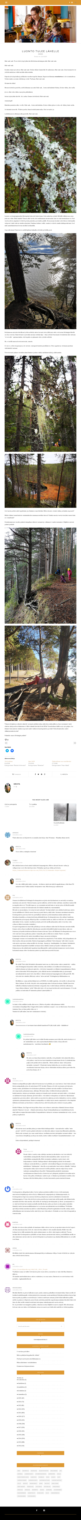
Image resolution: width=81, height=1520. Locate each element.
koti (59, 1477)
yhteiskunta (31, 1496)
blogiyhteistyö (43, 1470)
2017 (21, 1427)
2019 (21, 1420)
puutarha (39, 1486)
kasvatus (33, 1477)
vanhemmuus (55, 1493)
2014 (21, 1438)
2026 (20, 1378)
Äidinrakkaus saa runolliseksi (61, 761)
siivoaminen (57, 1489)
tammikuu (22, 1394)
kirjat (53, 1477)
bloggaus (34, 1470)
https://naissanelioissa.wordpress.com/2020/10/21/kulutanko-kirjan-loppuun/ (39, 870)
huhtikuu (22, 1383)
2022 (21, 1409)
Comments (16, 774)
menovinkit (33, 1483)
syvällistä (40, 1493)
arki (19, 1470)
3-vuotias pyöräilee (23, 1351)
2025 (21, 1398)
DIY (61, 1470)
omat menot (21, 1486)
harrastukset (29, 1473)
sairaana (49, 1489)
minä (40, 1483)
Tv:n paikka (33, 804)
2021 (21, 1413)
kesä (47, 1477)
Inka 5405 (31, 761)
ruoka (42, 1489)
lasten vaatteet (57, 1480)
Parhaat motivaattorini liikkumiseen (28, 1359)
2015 (21, 1435)
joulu (59, 1473)
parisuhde (30, 1486)
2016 (21, 1431)
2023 (21, 1405)
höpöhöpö (52, 1473)
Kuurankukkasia (59, 823)
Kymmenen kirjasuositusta (25, 1366)
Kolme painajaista (11, 804)
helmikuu (22, 1391)
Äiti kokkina (9, 761)
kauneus (41, 1477)
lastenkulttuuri (45, 1480)
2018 (21, 1424)
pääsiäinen (56, 1486)
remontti (35, 1489)
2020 (21, 1416)
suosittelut (31, 1493)
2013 (21, 1442)
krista (65, 774)
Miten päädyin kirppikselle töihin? (28, 1355)
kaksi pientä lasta (23, 1477)
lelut (19, 1483)
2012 (21, 1446)
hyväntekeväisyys (40, 1473)
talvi (47, 1493)
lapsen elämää (22, 1480)
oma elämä (55, 1483)
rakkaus (20, 1489)
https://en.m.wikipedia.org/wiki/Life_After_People (30, 1269)
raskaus (27, 1489)
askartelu (26, 1470)
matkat (25, 1483)
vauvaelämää (21, 1496)
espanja (20, 1473)
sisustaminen (22, 1493)
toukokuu (22, 1380)
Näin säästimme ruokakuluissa (27, 1362)
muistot (47, 1483)
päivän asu (47, 1486)
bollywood (54, 1470)
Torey (15, 860)
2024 (21, 1402)
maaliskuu (22, 1387)
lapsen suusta (33, 1480)
